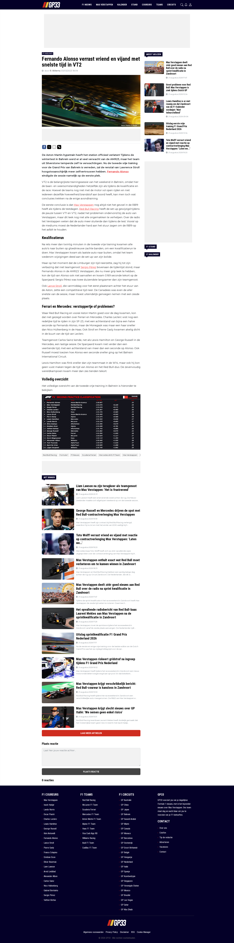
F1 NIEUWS (87, 4)
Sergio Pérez (88, 267)
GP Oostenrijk (127, 843)
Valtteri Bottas (50, 900)
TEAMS (159, 4)
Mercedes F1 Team (90, 814)
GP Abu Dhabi (127, 909)
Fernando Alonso (118, 171)
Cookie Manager (144, 932)
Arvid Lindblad (50, 871)
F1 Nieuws (75, 455)
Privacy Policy (112, 932)
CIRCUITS (171, 4)
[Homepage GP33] (48, 4)
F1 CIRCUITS (126, 794)
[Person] (190, 4)
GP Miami (125, 824)
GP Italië (124, 866)
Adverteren (164, 842)
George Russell (50, 828)
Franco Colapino (50, 852)
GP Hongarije (126, 857)
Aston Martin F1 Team (91, 819)
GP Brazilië (125, 895)
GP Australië (126, 800)
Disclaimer (124, 932)
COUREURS (147, 4)
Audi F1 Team (88, 843)
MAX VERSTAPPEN (104, 4)
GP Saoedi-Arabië (128, 819)
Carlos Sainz (49, 881)
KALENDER (122, 4)
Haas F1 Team (88, 828)
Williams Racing (88, 838)
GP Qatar (125, 905)
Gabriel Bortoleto (51, 890)
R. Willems (55, 71)
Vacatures (164, 847)
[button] (181, 4)
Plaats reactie (91, 771)
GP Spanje (125, 871)
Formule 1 (64, 455)
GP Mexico (125, 890)
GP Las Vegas (127, 900)
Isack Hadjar (49, 805)
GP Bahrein (125, 814)
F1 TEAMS (86, 794)
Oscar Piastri (49, 814)
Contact (163, 851)
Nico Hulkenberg (51, 885)
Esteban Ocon (49, 857)
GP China (125, 805)
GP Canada (125, 828)
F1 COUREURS (50, 794)
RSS (133, 932)
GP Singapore (127, 881)
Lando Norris (49, 809)
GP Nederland (127, 862)
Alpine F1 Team (88, 824)
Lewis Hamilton (50, 824)
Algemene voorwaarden (93, 932)
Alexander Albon (50, 876)
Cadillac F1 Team (89, 847)
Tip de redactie (166, 837)
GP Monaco (126, 833)
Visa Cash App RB (89, 833)
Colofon (163, 832)
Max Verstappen (84, 204)
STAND (134, 4)
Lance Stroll (55, 285)
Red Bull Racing (89, 208)
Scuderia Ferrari (89, 455)
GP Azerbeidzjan (128, 876)
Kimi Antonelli (49, 833)
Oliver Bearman (50, 862)
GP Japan (125, 809)
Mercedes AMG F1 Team (109, 455)
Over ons (163, 828)
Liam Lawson (49, 866)
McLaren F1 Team (90, 805)
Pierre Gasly (49, 847)
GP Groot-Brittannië (129, 847)
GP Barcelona (126, 838)
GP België (125, 852)
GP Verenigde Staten (130, 885)
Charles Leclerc (50, 819)
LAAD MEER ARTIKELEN (91, 733)
